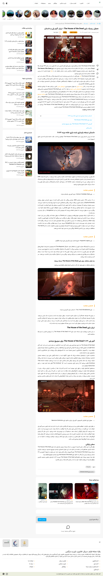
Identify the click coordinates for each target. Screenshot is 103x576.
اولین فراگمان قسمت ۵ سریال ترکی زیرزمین (54, 19)
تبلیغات (36, 3)
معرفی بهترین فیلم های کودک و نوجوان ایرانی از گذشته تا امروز (16, 51)
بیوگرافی (55, 3)
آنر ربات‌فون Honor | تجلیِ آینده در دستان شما (97, 19)
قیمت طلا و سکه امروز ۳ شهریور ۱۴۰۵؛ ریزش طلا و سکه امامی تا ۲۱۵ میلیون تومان (14, 85)
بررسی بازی (86, 23)
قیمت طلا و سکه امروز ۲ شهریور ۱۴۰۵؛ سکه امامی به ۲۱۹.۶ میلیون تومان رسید (14, 121)
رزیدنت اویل (80, 87)
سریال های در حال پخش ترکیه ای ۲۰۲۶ (14, 41)
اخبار (88, 3)
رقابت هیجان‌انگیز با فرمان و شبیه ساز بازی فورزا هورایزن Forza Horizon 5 (71, 19)
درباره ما (31, 564)
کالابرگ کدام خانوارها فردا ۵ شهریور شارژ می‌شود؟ (15, 172)
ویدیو (49, 3)
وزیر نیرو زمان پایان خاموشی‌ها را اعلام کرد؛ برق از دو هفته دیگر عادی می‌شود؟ (14, 155)
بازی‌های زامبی (61, 87)
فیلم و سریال (73, 3)
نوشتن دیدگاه (42, 520)
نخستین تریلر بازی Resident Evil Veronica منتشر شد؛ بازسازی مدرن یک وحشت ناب (61, 502)
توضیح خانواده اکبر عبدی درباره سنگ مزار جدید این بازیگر (15, 103)
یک (80, 76)
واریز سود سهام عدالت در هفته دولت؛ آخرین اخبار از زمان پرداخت (14, 112)
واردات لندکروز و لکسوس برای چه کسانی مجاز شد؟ (15, 147)
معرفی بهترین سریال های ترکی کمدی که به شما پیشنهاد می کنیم (15, 34)
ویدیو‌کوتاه (43, 3)
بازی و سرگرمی (63, 3)
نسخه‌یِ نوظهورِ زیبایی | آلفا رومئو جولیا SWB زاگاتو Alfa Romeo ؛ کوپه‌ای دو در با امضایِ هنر (10, 19)
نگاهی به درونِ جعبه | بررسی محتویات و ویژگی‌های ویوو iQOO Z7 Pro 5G (62, 19)
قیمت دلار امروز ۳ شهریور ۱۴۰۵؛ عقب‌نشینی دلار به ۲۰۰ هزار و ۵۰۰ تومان (16, 95)
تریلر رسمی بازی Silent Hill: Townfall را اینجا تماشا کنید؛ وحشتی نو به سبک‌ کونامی (87, 502)
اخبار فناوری (95, 561)
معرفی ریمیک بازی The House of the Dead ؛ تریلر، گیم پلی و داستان (68, 23)
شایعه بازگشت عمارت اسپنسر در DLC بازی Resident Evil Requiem (14, 163)
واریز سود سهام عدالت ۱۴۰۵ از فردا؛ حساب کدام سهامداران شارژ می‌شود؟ (14, 138)
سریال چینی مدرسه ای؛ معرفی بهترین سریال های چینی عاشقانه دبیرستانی (14, 67)
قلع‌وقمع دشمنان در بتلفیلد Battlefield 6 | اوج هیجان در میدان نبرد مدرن (36, 19)
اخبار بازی (96, 564)
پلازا (97, 23)
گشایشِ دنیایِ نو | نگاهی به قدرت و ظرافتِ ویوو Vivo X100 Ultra (28, 19)
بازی (97, 500)
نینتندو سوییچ (41, 94)
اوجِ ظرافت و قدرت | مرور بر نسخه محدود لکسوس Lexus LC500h (45, 19)
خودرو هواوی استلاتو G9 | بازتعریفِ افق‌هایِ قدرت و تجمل (80, 19)
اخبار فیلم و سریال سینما (92, 567)
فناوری (81, 3)
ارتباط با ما (30, 561)
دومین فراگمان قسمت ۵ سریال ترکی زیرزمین (88, 19)
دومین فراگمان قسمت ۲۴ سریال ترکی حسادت (19, 19)
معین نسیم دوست (94, 32)
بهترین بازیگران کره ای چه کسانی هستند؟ (16, 59)
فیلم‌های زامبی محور (76, 89)
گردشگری (96, 570)
